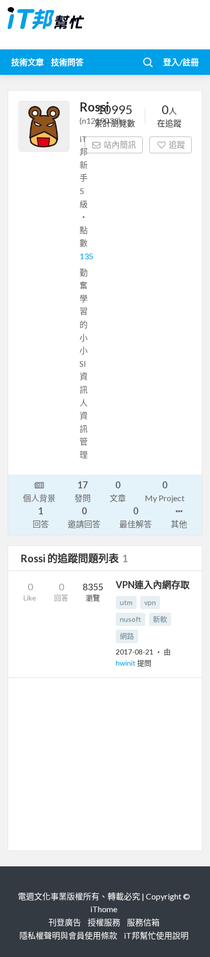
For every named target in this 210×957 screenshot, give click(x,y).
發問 (82, 491)
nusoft (130, 619)
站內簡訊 (119, 144)
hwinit (126, 663)
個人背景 (39, 498)
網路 (127, 636)
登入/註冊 (181, 62)
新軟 (160, 619)
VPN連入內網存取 (153, 584)
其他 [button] (179, 524)
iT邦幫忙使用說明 (156, 935)
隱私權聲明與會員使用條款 (68, 935)
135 (86, 256)
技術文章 (27, 62)
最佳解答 (135, 517)
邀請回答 (84, 517)
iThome (103, 909)
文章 (118, 491)
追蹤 (177, 144)
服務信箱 (143, 922)
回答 (41, 517)
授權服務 (104, 922)
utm (126, 602)
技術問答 (67, 62)
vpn (150, 602)
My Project (165, 491)
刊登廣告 (64, 922)
